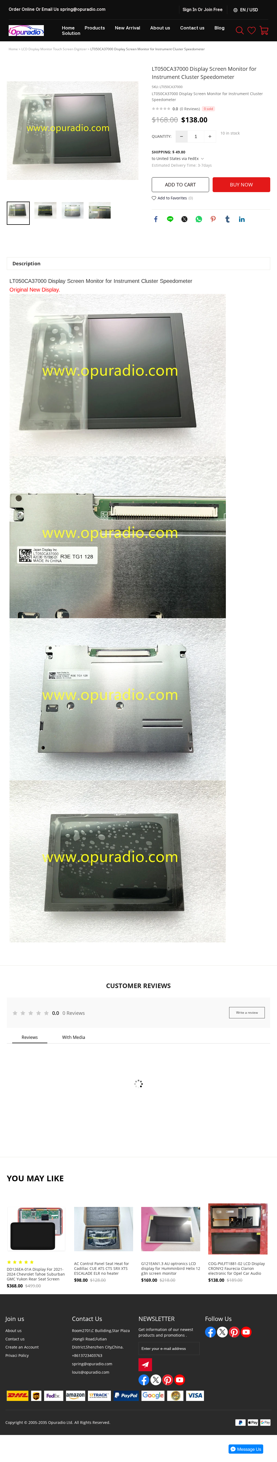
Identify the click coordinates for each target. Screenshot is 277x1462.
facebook (156, 219)
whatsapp (199, 219)
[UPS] (36, 1396)
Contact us (15, 1338)
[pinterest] (167, 1379)
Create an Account (22, 1347)
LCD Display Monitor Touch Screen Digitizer (54, 49)
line (170, 219)
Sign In (190, 9)
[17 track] (99, 1396)
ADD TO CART (180, 184)
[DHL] (17, 1396)
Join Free (213, 9)
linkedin (242, 219)
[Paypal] (126, 1396)
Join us (14, 1318)
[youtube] (179, 1379)
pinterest (213, 219)
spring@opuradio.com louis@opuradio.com (92, 1368)
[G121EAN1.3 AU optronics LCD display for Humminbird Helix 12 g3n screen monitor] (170, 1228)
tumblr (227, 219)
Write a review (247, 1012)
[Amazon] (75, 1396)
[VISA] (195, 1396)
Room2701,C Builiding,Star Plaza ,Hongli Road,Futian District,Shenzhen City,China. (101, 1339)
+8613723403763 (87, 1355)
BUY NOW (241, 184)
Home (13, 49)
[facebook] (143, 1379)
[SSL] (175, 1396)
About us (13, 1330)
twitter (184, 219)
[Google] (153, 1396)
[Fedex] (53, 1396)
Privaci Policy (17, 1355)
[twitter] (155, 1379)
